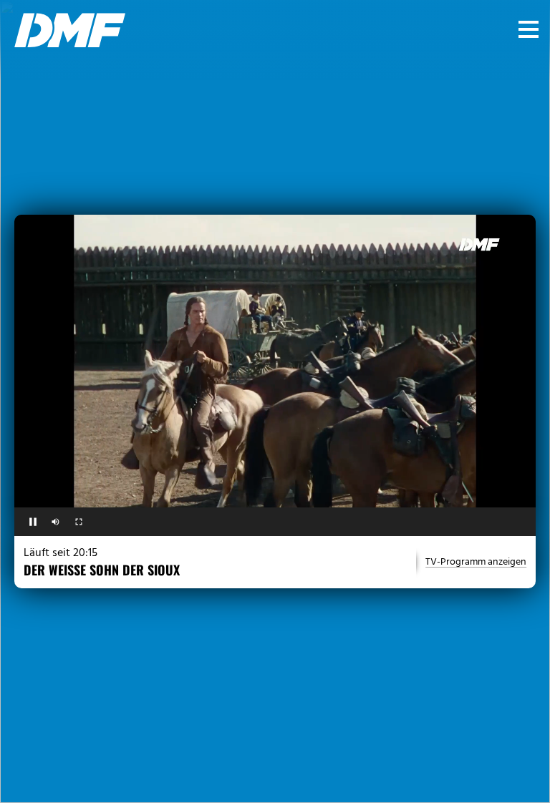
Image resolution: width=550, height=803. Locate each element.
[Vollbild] (79, 522)
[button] (528, 29)
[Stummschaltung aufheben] (56, 522)
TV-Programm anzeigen (475, 562)
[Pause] (33, 522)
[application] (275, 361)
